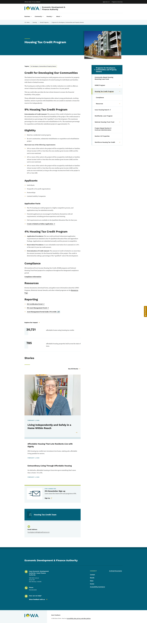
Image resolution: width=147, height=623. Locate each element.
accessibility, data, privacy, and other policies (79, 618)
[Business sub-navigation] (31, 16)
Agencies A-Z (106, 1)
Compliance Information (32, 277)
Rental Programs (44, 22)
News (91, 580)
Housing (35, 22)
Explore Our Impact (31, 322)
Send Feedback (55, 615)
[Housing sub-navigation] (53, 16)
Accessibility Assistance (97, 587)
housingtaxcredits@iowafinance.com (39, 532)
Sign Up (47, 498)
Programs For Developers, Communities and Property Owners (68, 22)
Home (27, 22)
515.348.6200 (33, 590)
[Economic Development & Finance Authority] (32, 8)
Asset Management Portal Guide (43, 312)
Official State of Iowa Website (32, 1)
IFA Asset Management (37, 308)
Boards (92, 577)
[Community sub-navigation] (43, 16)
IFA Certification (35, 304)
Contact (92, 574)
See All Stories (73, 369)
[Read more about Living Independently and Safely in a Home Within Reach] (77, 432)
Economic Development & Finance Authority (53, 8)
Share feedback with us (37, 599)
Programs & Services (117, 1)
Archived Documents (115, 571)
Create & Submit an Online (40, 224)
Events (92, 583)
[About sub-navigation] (61, 16)
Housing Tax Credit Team (45, 515)
